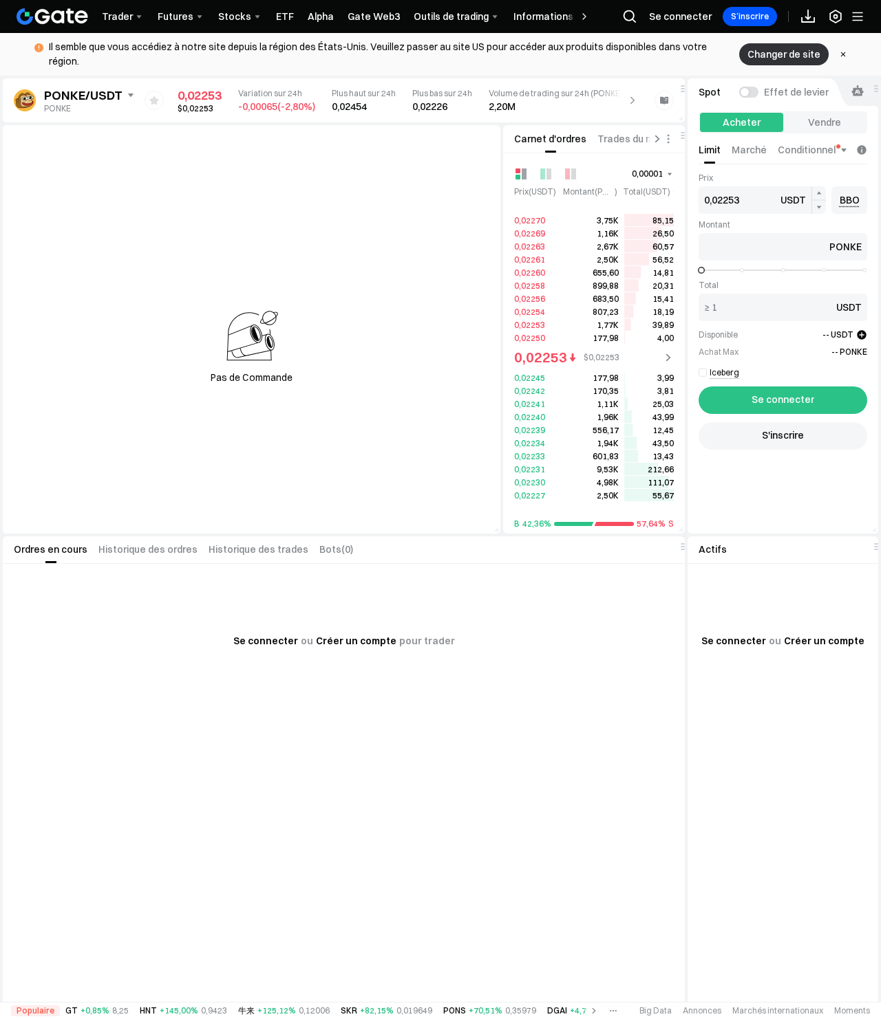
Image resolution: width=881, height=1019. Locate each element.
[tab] (550, 139)
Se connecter (680, 16)
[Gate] (52, 16)
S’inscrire (750, 16)
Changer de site (783, 54)
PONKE (57, 108)
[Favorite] (154, 100)
